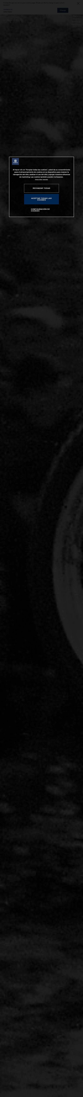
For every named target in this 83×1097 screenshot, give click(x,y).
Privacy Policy (38, 179)
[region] (41, 187)
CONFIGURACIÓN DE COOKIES (40, 210)
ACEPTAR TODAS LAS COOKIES (41, 199)
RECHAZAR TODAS (41, 188)
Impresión (45, 179)
